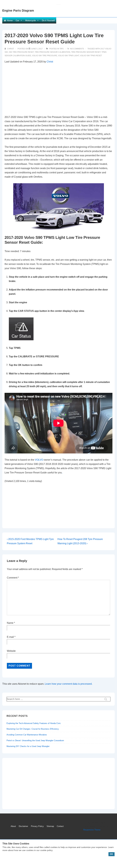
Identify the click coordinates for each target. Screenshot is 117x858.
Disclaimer (23, 826)
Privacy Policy (37, 826)
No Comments (77, 49)
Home (10, 20)
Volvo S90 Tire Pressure (44, 56)
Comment (13, 577)
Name (10, 623)
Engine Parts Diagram (18, 10)
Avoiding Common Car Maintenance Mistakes (27, 735)
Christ (50, 61)
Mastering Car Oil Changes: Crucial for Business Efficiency (33, 729)
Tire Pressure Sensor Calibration (52, 52)
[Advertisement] (58, 89)
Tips (62, 49)
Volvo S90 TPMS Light (68, 56)
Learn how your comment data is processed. (68, 684)
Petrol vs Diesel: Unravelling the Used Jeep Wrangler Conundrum (35, 740)
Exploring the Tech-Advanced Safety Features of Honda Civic (34, 723)
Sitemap (50, 826)
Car (17, 20)
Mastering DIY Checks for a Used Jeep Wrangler (28, 746)
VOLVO (39, 459)
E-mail (10, 637)
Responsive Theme (91, 830)
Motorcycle (30, 20)
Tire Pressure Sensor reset (86, 52)
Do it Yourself (48, 20)
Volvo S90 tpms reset (91, 56)
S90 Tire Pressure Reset (21, 52)
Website (11, 651)
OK (111, 854)
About (13, 826)
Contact (60, 826)
